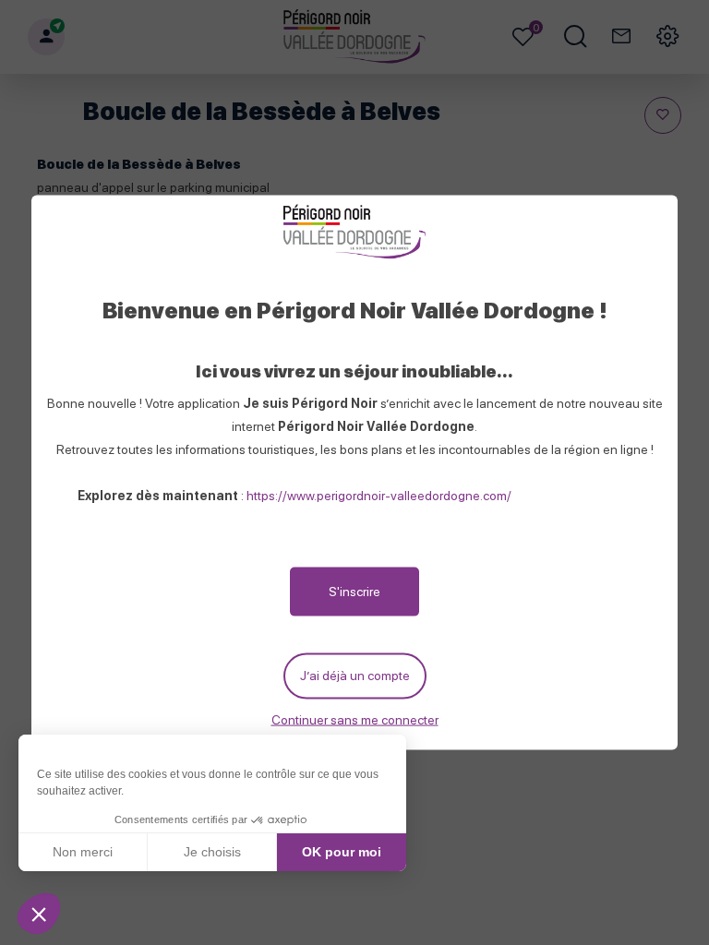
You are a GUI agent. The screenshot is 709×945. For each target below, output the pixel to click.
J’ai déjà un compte (355, 675)
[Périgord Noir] (354, 232)
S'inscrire (354, 591)
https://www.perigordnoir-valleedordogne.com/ (378, 495)
